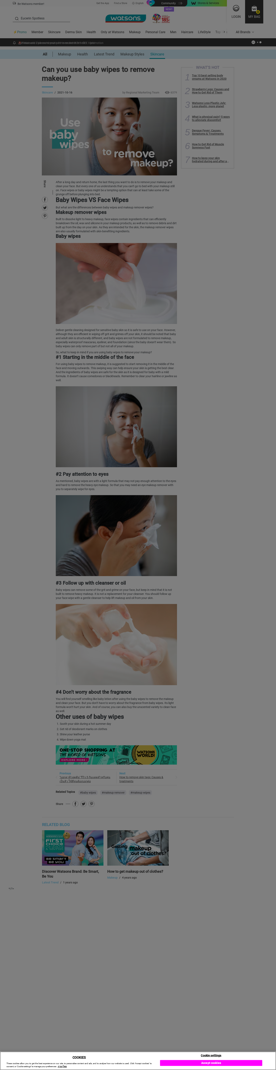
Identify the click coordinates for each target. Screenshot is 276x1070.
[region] (138, 1061)
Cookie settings (211, 1055)
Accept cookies (211, 1063)
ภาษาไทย (62, 1066)
